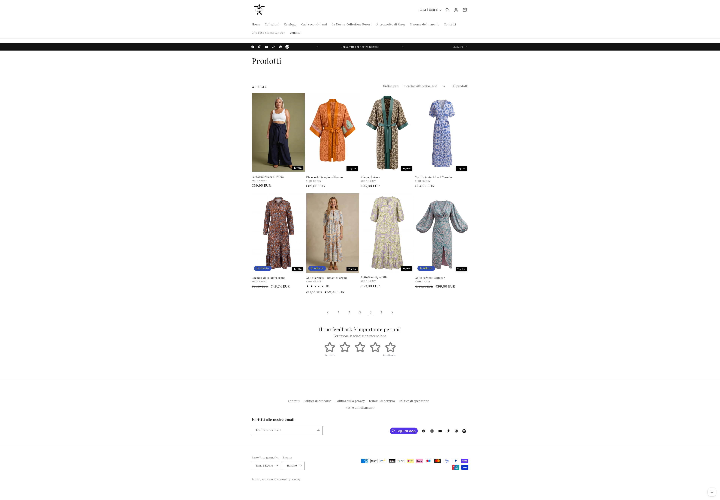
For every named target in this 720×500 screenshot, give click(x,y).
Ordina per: (391, 86)
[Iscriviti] (318, 430)
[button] (447, 10)
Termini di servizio (382, 401)
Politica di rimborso (318, 401)
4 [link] (371, 312)
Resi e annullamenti (360, 407)
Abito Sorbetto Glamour (430, 277)
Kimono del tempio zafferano (324, 177)
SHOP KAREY (269, 479)
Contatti (294, 401)
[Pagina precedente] (328, 312)
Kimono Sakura (370, 177)
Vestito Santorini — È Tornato (433, 177)
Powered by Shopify (289, 479)
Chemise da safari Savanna (268, 277)
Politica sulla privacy (350, 401)
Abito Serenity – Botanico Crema (326, 277)
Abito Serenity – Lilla (374, 277)
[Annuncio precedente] (318, 47)
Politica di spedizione (414, 401)
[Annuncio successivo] (402, 47)
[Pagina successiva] (392, 312)
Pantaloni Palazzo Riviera (268, 176)
